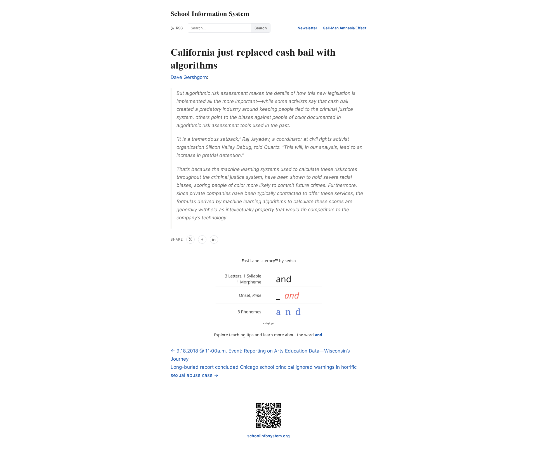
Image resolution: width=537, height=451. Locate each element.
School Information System (210, 13)
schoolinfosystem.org (268, 435)
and (318, 334)
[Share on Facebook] (202, 239)
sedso (290, 260)
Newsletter (307, 28)
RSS (179, 28)
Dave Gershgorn (189, 77)
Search (261, 28)
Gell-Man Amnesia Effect (344, 28)
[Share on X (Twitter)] (190, 239)
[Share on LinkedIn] (214, 239)
